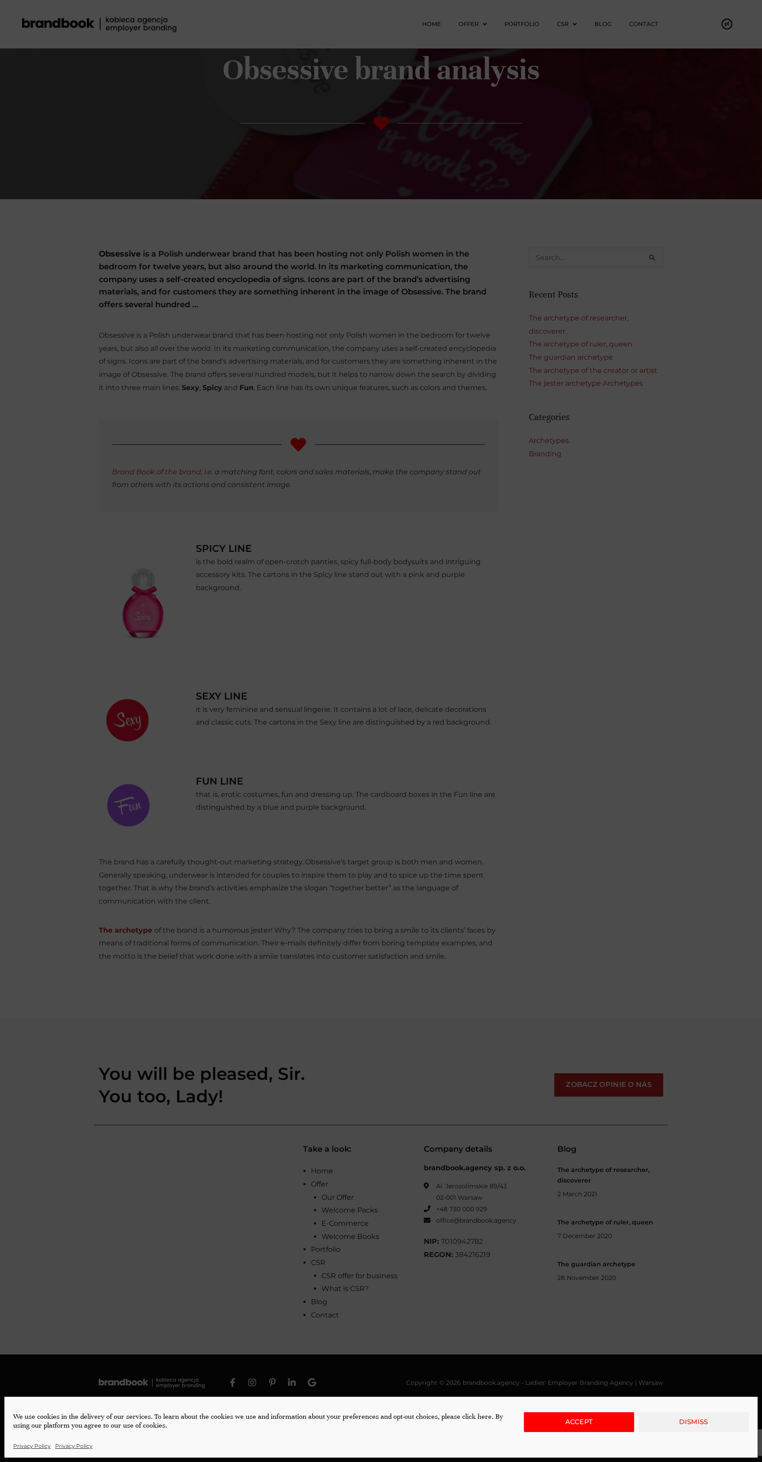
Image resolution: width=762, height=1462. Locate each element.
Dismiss (693, 1421)
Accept (579, 1421)
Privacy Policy (32, 1446)
